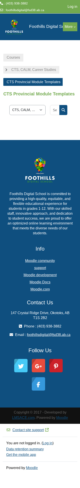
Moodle (62, 418)
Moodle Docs (40, 282)
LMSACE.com (23, 418)
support (40, 268)
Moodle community (40, 261)
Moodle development (40, 275)
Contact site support (28, 430)
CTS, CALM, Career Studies (33, 70)
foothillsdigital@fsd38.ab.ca (25, 10)
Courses (13, 57)
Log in (72, 6)
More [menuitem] (69, 27)
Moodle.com (40, 289)
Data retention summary (25, 449)
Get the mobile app (21, 455)
